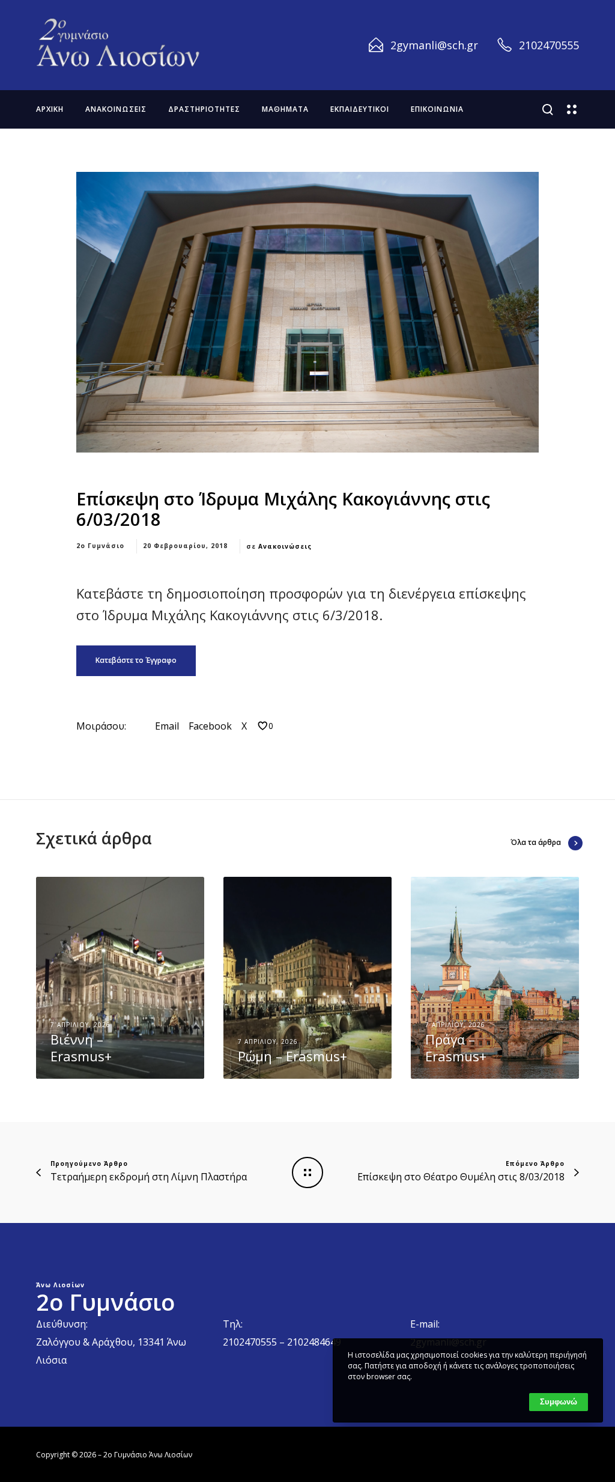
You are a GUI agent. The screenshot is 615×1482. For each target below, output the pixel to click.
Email (167, 726)
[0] (262, 725)
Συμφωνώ (558, 1401)
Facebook (210, 726)
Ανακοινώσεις (285, 546)
